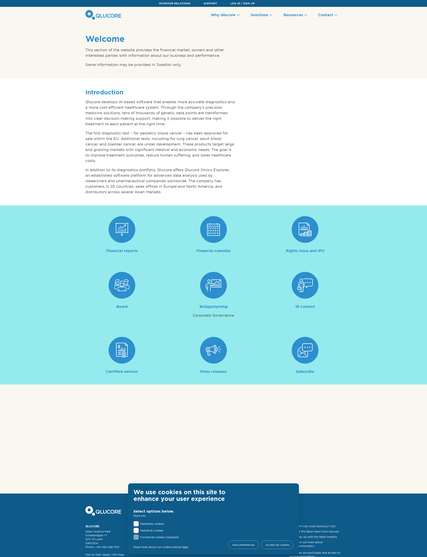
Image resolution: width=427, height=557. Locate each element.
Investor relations (174, 3)
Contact (326, 15)
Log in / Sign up (242, 3)
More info (139, 515)
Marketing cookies (152, 523)
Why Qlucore (224, 15)
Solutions (260, 15)
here (185, 547)
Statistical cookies (151, 530)
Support (210, 3)
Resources (293, 15)
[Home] (104, 15)
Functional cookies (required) (159, 537)
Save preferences (243, 544)
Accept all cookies (277, 544)
